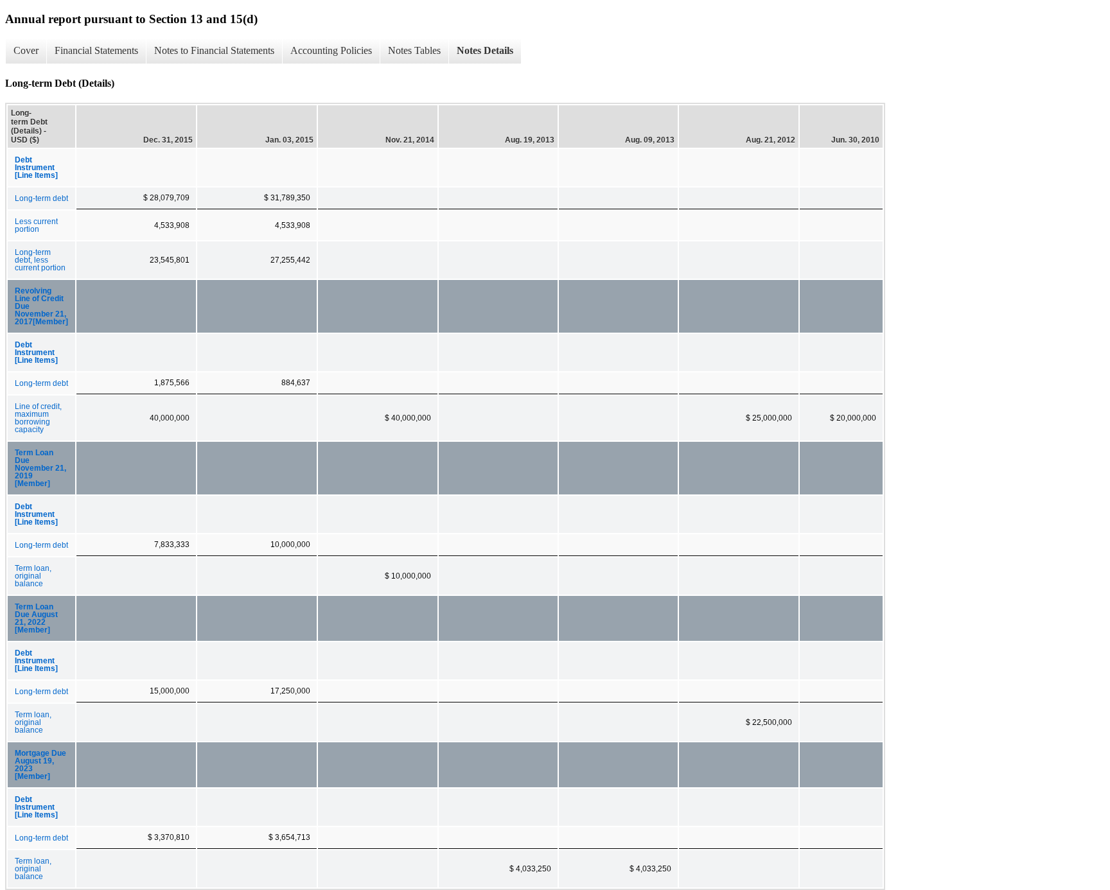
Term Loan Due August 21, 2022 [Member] (36, 618)
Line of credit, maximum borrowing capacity (38, 418)
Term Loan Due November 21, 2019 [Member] (40, 468)
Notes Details (485, 50)
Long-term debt (41, 198)
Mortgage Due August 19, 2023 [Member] (40, 764)
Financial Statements (96, 50)
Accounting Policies (331, 50)
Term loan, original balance (33, 576)
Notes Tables (414, 50)
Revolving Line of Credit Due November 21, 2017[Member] (41, 306)
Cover (26, 50)
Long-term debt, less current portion (40, 260)
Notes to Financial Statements (214, 50)
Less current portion (36, 225)
